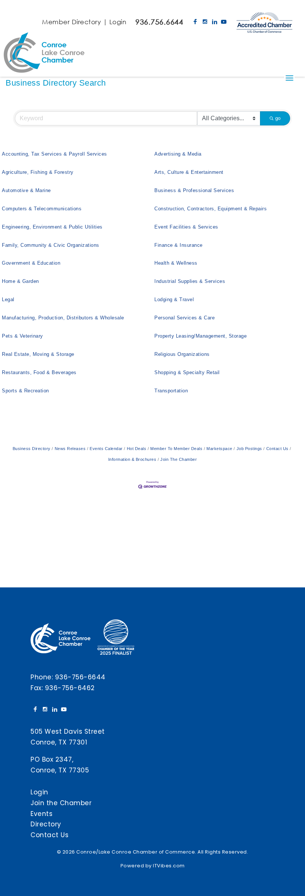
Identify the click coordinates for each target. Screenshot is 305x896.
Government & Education (31, 263)
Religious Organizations (182, 354)
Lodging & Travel (174, 299)
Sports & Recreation (25, 390)
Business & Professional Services (194, 190)
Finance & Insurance (178, 245)
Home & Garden (20, 281)
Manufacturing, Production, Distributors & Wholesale (63, 318)
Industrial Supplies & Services (189, 281)
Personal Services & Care (184, 318)
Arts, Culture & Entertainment (189, 172)
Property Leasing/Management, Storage (200, 336)
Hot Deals (136, 448)
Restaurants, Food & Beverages (39, 372)
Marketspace (219, 448)
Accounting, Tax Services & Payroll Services (54, 154)
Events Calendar (106, 448)
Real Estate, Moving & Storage (38, 354)
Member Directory (71, 22)
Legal (8, 299)
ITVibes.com (169, 865)
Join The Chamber (178, 459)
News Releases (70, 448)
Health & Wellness (176, 263)
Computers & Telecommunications (41, 208)
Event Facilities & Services (186, 227)
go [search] (277, 118)
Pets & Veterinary (22, 336)
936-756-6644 (80, 677)
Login (117, 22)
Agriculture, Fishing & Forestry (38, 172)
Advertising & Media (178, 154)
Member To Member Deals (176, 448)
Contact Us (277, 448)
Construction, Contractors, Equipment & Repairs (210, 208)
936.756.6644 (159, 21)
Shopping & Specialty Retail (187, 372)
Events (41, 813)
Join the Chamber (61, 802)
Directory (45, 824)
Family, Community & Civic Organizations (50, 245)
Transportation (171, 390)
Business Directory (32, 448)
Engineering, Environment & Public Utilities (52, 227)
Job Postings (249, 448)
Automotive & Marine (26, 190)
